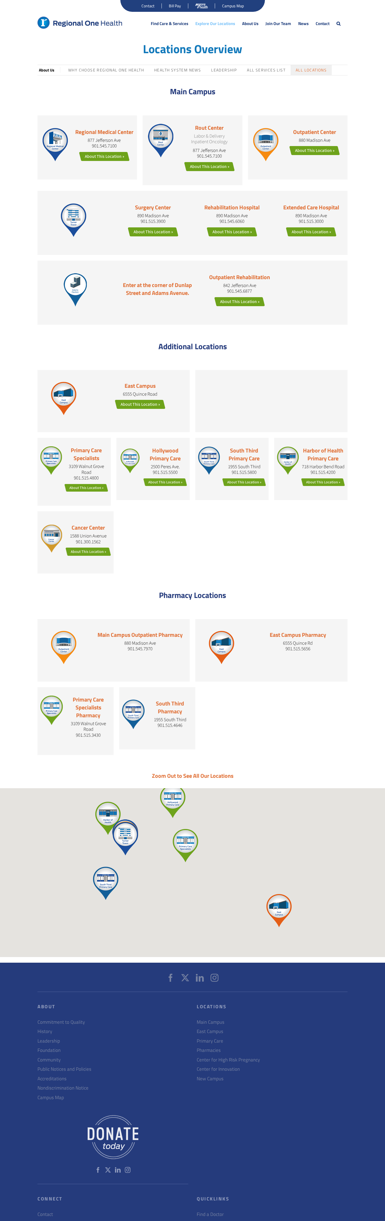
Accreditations (52, 1078)
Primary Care (210, 1041)
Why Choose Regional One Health (106, 70)
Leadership (224, 70)
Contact (45, 1214)
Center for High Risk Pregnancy (228, 1059)
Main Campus (210, 1022)
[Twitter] (185, 978)
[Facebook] (170, 978)
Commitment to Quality (61, 1022)
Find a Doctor (210, 1214)
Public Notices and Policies (64, 1069)
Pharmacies (209, 1050)
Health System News (177, 70)
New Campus (210, 1078)
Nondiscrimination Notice (62, 1088)
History (44, 1031)
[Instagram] (214, 978)
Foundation (49, 1050)
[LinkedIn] (200, 978)
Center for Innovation (218, 1069)
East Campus (210, 1031)
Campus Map (50, 1097)
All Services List (266, 70)
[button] (338, 23)
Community (49, 1059)
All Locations (311, 70)
